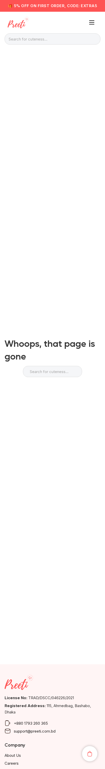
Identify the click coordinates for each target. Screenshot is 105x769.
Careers (12, 763)
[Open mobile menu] (91, 22)
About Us (13, 755)
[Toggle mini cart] (89, 753)
